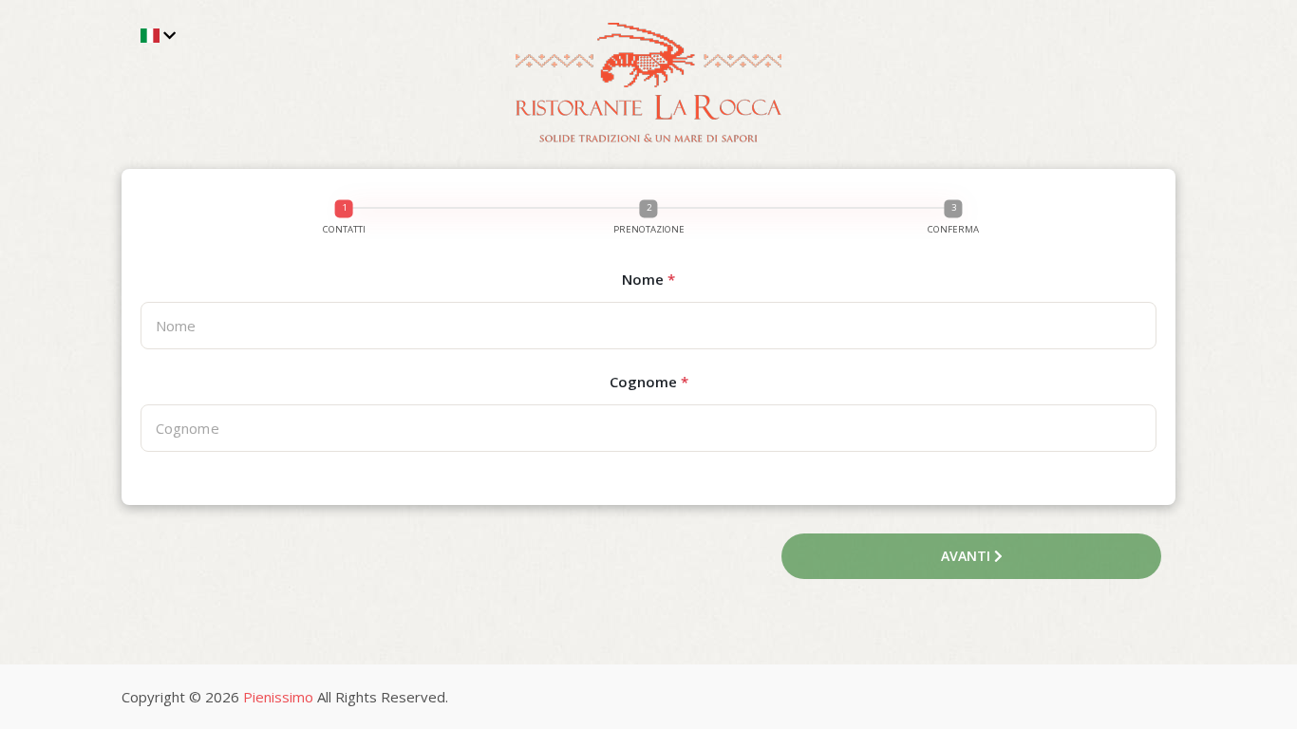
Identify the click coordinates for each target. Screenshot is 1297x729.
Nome (648, 279)
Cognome (649, 381)
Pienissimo (278, 696)
